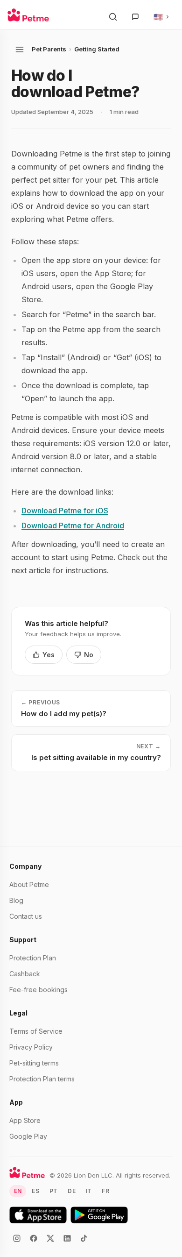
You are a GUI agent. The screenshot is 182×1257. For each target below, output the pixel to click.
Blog (16, 900)
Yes (48, 655)
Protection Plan (32, 958)
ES (35, 1190)
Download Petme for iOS (64, 510)
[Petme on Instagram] (16, 1238)
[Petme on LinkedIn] (67, 1238)
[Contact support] (135, 16)
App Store (25, 1120)
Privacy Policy (31, 1047)
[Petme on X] (50, 1238)
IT (88, 1190)
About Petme (29, 884)
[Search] (113, 16)
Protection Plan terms (42, 1079)
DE (71, 1190)
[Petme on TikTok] (84, 1238)
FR (105, 1190)
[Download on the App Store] (38, 1215)
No (88, 655)
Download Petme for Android (72, 525)
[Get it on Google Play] (99, 1215)
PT (53, 1190)
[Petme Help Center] (28, 14)
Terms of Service (36, 1031)
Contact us (25, 916)
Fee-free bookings (38, 990)
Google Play (28, 1136)
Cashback (24, 974)
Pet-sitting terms (34, 1063)
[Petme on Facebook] (33, 1238)
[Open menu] (19, 49)
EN (17, 1190)
